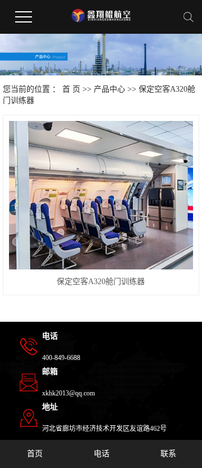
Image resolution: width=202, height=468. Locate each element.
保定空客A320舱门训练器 (101, 281)
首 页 (71, 89)
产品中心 (109, 89)
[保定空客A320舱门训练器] (101, 195)
